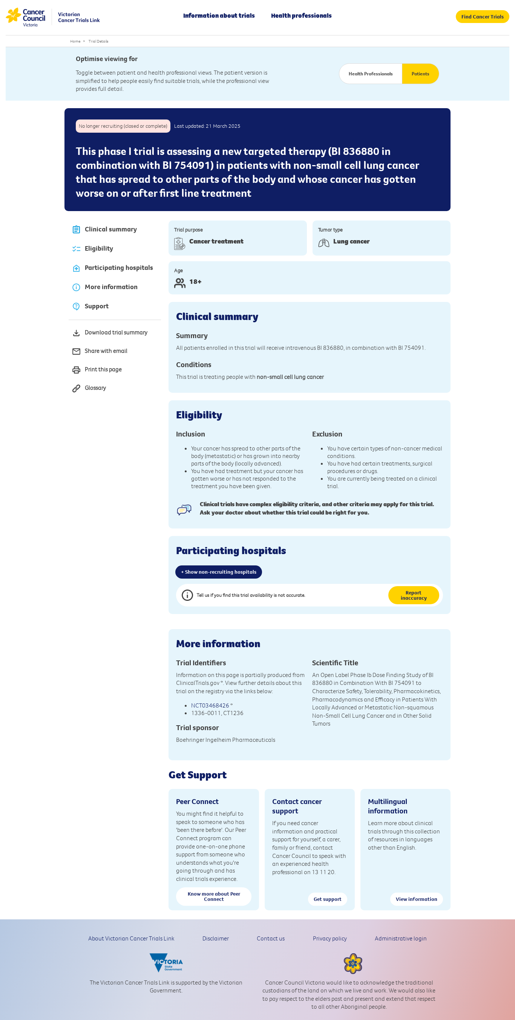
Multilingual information (388, 805)
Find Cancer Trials (482, 16)
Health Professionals (371, 73)
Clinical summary (111, 229)
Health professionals (301, 15)
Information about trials (219, 15)
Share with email (106, 350)
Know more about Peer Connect (214, 896)
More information (111, 287)
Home (75, 41)
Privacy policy (330, 938)
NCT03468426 (210, 705)
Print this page (103, 369)
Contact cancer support (297, 805)
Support (97, 306)
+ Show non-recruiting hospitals (218, 571)
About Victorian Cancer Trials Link (131, 938)
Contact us (271, 938)
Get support (328, 899)
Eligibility (99, 248)
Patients (420, 73)
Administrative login (401, 938)
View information (416, 899)
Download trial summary (116, 332)
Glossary (95, 387)
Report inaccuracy (414, 595)
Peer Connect (197, 801)
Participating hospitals (119, 267)
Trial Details (98, 41)
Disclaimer (215, 938)
